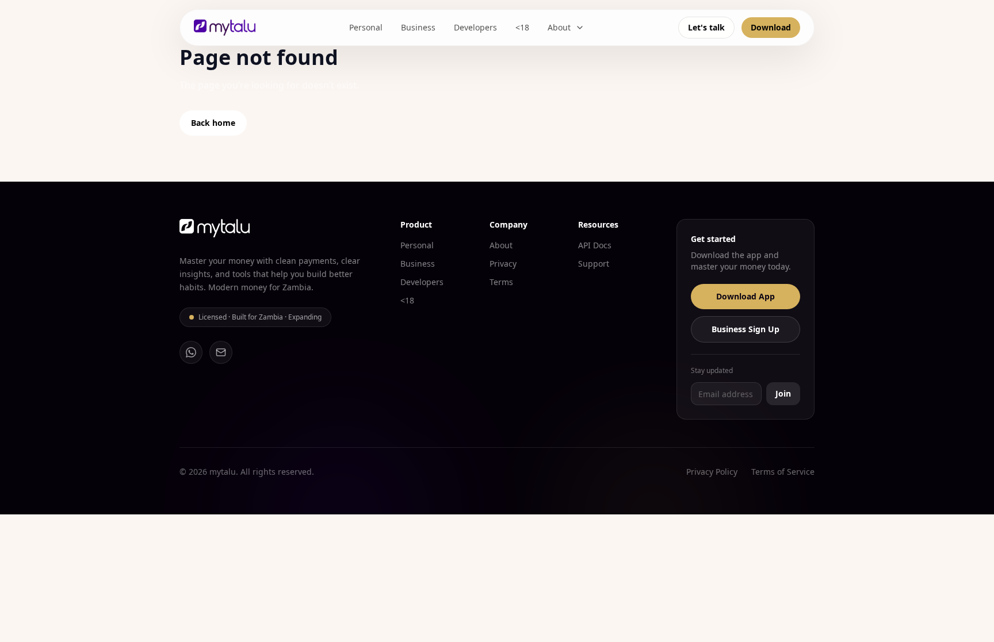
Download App (745, 296)
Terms (501, 281)
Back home (213, 122)
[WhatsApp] (190, 352)
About (559, 27)
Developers (475, 27)
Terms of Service (783, 471)
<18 (522, 27)
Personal (366, 27)
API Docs (594, 245)
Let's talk (706, 27)
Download (771, 27)
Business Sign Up (745, 329)
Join (783, 393)
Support (593, 263)
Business (418, 27)
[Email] (220, 352)
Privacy (503, 263)
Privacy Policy (711, 471)
